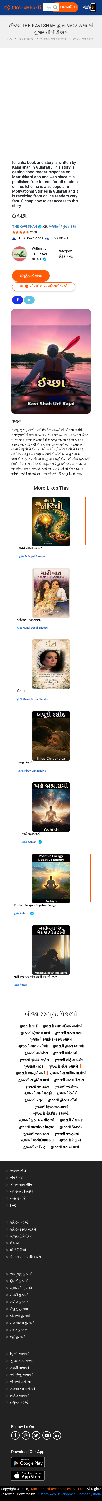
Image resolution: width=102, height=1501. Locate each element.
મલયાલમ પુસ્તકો (22, 1323)
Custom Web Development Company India (68, 1494)
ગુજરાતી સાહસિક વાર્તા (33, 1080)
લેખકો (14, 1243)
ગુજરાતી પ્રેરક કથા (62, 226)
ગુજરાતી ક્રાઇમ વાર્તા (65, 1147)
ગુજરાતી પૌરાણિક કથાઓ (51, 1113)
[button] (55, 7)
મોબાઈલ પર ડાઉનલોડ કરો (48, 286)
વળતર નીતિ (18, 1198)
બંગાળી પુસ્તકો (20, 1316)
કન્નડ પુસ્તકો (19, 1330)
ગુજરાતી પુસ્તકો (21, 1288)
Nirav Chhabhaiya (35, 770)
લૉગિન (88, 7)
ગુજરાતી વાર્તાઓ (21, 1361)
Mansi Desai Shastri (35, 627)
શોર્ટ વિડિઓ (18, 1250)
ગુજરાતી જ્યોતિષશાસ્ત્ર (37, 1140)
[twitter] (36, 1435)
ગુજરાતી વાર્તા (29, 1026)
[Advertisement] (51, 101)
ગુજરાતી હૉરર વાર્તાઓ (63, 1100)
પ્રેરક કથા (65, 256)
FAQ (13, 1205)
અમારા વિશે (18, 1171)
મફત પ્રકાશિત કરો (66, 7)
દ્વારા (22, 556)
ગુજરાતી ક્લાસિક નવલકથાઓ (51, 1039)
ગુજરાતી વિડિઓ (21, 1236)
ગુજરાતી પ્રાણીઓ (66, 1134)
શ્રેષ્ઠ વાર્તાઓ (19, 1222)
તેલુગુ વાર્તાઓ (19, 1402)
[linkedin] (57, 1435)
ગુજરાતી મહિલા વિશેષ (68, 1060)
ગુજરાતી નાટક (34, 1066)
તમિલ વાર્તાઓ (19, 1395)
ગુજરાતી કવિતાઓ (65, 1053)
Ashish (32, 842)
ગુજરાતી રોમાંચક (71, 1120)
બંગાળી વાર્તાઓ (20, 1382)
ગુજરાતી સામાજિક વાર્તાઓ (68, 1073)
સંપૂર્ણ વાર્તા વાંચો (31, 276)
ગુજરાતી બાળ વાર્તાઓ (33, 1046)
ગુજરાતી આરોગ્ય (66, 1086)
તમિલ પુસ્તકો (19, 1302)
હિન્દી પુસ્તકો (19, 1281)
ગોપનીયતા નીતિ (21, 1185)
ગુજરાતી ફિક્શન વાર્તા (35, 1033)
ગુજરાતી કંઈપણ (34, 1147)
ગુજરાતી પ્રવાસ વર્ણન (34, 1060)
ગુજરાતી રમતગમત (36, 1134)
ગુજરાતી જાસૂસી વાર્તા (30, 1073)
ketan (23, 984)
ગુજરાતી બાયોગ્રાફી (38, 1093)
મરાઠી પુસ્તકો (19, 1295)
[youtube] (46, 1435)
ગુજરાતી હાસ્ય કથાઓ (68, 1046)
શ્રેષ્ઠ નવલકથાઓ (23, 1229)
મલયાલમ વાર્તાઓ (22, 1389)
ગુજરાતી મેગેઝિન (36, 1053)
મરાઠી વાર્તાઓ (19, 1368)
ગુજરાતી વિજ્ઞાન (70, 1140)
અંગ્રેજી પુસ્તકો (21, 1274)
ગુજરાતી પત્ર (33, 1100)
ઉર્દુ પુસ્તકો (18, 1337)
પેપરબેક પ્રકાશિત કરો (25, 1257)
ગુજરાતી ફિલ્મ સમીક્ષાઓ (51, 1107)
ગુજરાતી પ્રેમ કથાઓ (63, 1066)
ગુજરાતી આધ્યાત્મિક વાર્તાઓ (62, 1026)
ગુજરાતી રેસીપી (67, 1093)
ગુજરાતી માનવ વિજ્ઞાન (69, 1080)
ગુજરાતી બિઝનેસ (71, 1127)
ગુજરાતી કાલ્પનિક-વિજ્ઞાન (36, 1127)
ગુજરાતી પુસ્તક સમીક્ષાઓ (37, 1120)
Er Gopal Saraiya (35, 556)
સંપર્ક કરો (17, 1178)
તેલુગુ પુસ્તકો (19, 1309)
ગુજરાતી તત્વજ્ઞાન (37, 1086)
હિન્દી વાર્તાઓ (19, 1354)
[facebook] (15, 1435)
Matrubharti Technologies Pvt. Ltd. (58, 1489)
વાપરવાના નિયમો (22, 1191)
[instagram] (26, 1435)
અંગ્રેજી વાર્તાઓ (21, 1375)
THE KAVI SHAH (25, 226)
